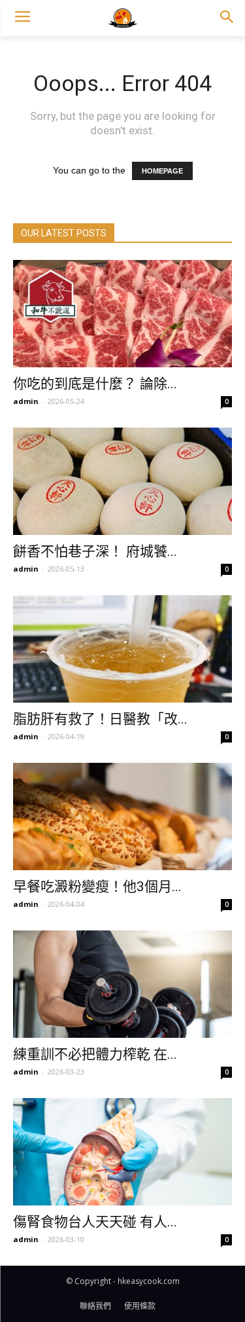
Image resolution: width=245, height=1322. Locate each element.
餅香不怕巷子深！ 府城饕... (95, 551)
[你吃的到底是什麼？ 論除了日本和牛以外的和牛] (122, 313)
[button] (226, 18)
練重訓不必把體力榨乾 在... (95, 1054)
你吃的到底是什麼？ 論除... (95, 384)
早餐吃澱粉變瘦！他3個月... (97, 886)
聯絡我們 (95, 1306)
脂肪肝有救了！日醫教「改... (100, 719)
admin (26, 401)
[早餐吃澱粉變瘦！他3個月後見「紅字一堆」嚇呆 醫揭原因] (122, 816)
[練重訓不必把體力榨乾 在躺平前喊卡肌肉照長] (122, 984)
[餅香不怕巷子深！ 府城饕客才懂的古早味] (122, 481)
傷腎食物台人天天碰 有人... (95, 1222)
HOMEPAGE (162, 171)
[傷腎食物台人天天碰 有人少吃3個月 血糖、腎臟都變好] (122, 1151)
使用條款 (139, 1306)
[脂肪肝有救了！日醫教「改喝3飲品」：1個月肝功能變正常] (122, 649)
